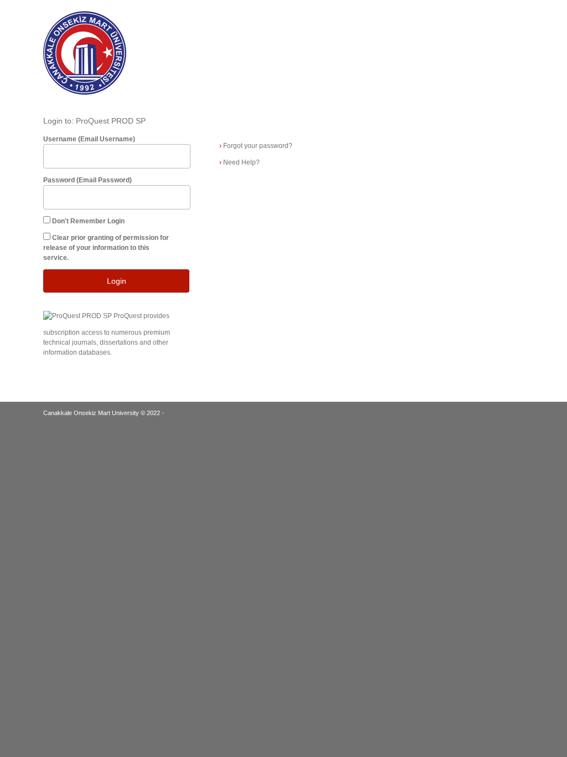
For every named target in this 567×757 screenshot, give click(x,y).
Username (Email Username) (89, 139)
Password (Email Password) (87, 180)
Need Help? (239, 162)
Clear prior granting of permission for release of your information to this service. (106, 248)
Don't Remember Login (88, 221)
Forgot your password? (255, 146)
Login (116, 281)
